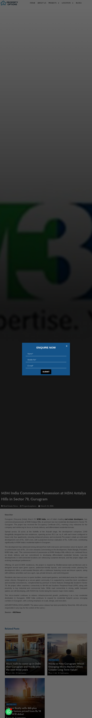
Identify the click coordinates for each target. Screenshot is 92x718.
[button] (67, 346)
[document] (46, 359)
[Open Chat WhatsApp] (8, 711)
